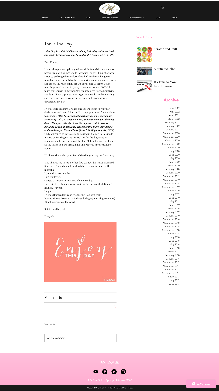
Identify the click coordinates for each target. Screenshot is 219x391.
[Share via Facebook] (45, 297)
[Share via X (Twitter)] (53, 297)
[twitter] (114, 371)
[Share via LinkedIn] (60, 297)
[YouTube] (95, 371)
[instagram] (123, 371)
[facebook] (104, 371)
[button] (163, 7)
